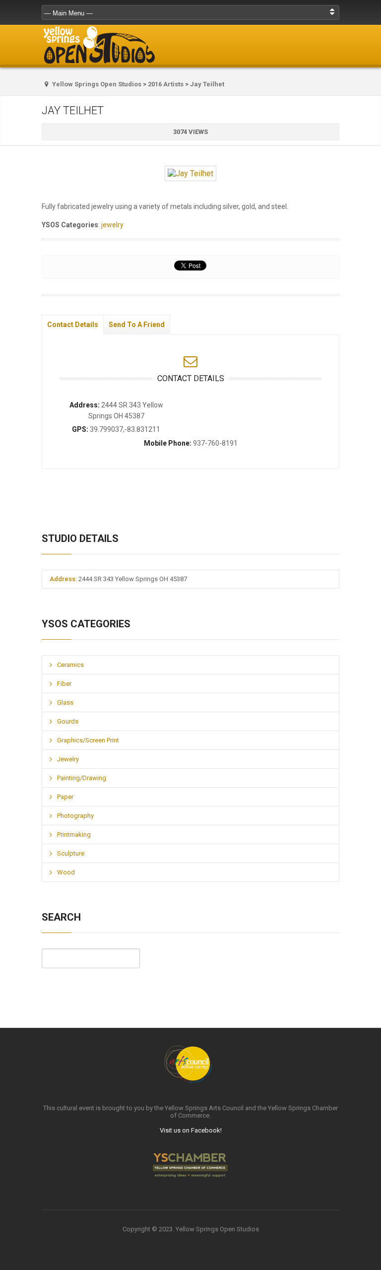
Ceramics (70, 664)
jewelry (112, 225)
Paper (65, 797)
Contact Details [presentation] (72, 325)
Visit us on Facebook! (191, 1130)
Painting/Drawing (81, 778)
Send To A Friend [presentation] (137, 325)
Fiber (64, 683)
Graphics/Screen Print (88, 740)
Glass (65, 702)
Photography (75, 815)
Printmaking (74, 834)
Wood (66, 872)
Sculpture (70, 853)
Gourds (67, 721)
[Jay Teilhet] (190, 173)
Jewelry (68, 759)
